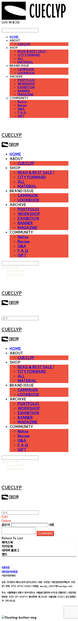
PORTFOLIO (26, 80)
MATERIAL (25, 62)
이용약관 (6, 567)
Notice (22, 102)
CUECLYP (24, 44)
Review (22, 105)
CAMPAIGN (26, 69)
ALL (20, 58)
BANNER (24, 91)
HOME (14, 37)
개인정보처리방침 (10, 571)
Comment (45, 533)
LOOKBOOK (26, 73)
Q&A (21, 109)
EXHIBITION (26, 87)
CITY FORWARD (29, 55)
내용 (51, 525)
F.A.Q (22, 112)
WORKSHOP (26, 84)
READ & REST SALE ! (32, 51)
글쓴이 (6, 525)
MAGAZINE (26, 94)
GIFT (21, 116)
